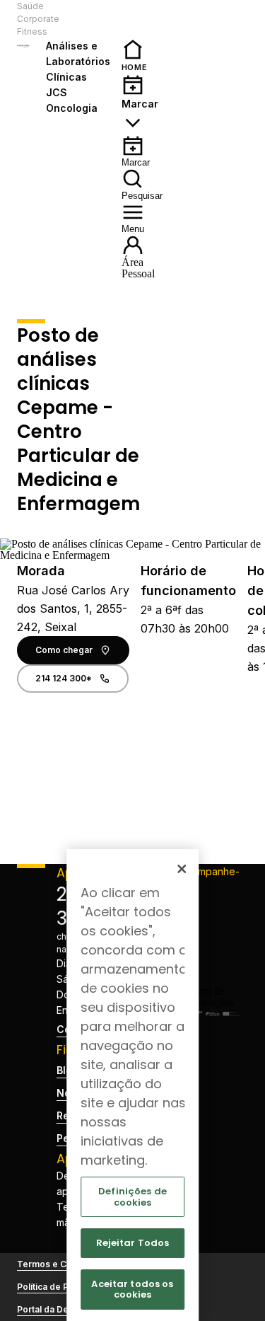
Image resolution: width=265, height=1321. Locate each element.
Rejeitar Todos (133, 1243)
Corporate (38, 18)
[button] (84, 19)
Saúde (30, 6)
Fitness (32, 31)
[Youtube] (209, 974)
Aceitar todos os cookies (132, 1289)
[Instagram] (209, 929)
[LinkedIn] (209, 951)
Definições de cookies (132, 1196)
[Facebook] (209, 906)
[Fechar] (181, 868)
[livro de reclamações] (209, 1002)
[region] (132, 1085)
